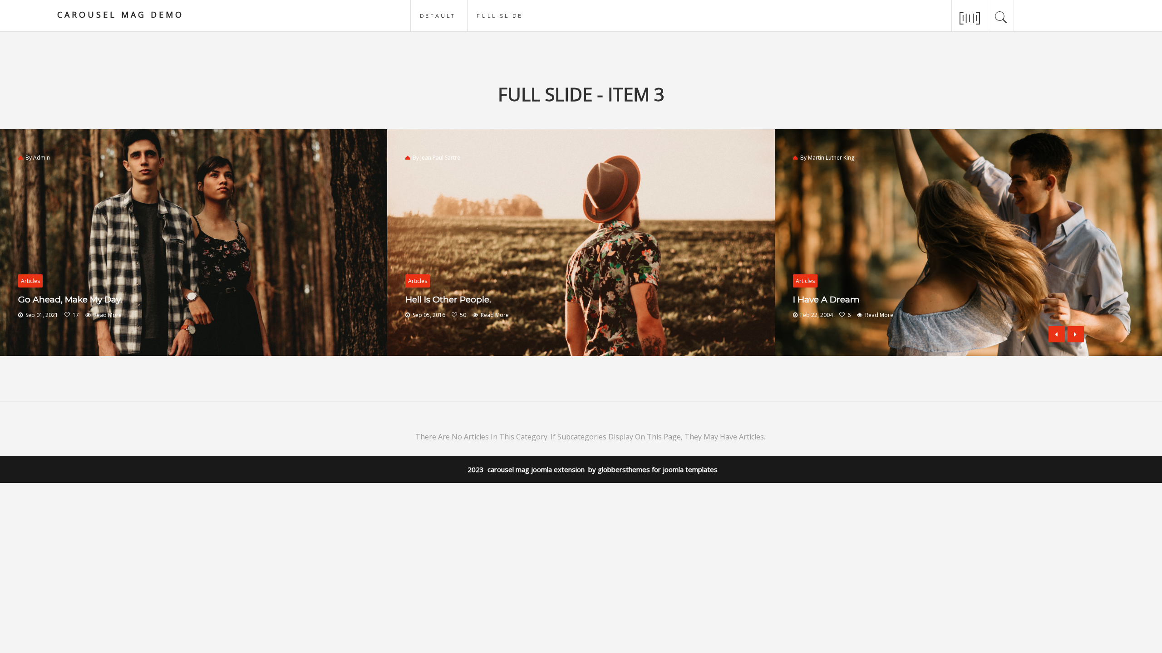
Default (438, 15)
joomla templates (690, 469)
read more (108, 315)
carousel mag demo (120, 14)
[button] (1076, 334)
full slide (500, 15)
